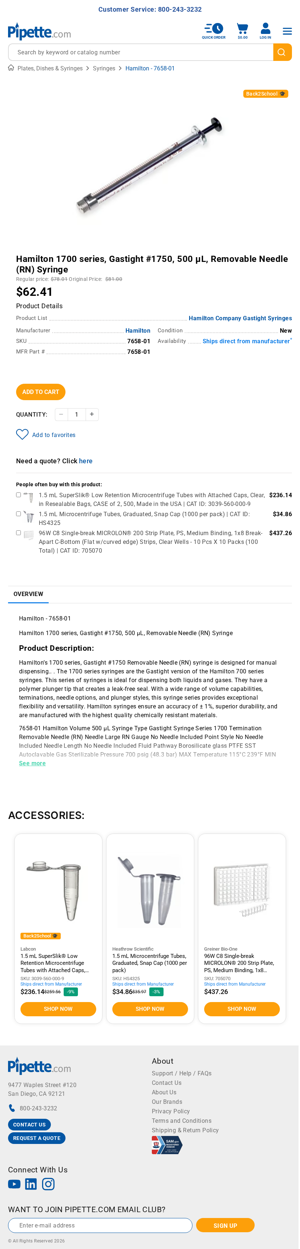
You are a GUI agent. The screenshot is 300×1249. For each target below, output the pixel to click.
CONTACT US (29, 1125)
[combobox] (150, 52)
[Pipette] (39, 31)
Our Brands (167, 1101)
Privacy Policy (171, 1111)
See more (32, 763)
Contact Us (166, 1082)
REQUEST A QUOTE (36, 1138)
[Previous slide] (70, 253)
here (86, 461)
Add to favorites (53, 435)
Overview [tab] (28, 594)
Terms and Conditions (181, 1120)
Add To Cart (40, 391)
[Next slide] (229, 253)
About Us (164, 1092)
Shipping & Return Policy (185, 1130)
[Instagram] (48, 1185)
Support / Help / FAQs (181, 1073)
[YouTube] (14, 1185)
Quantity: (32, 414)
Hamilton (137, 330)
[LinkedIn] (31, 1185)
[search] (282, 52)
